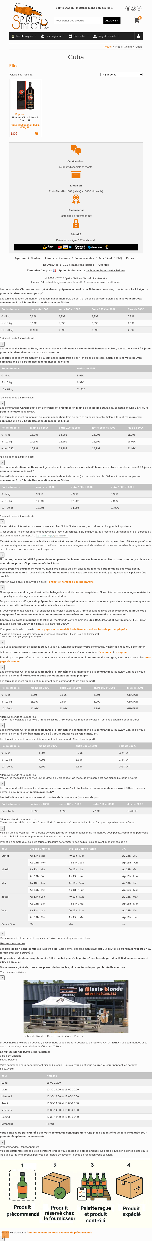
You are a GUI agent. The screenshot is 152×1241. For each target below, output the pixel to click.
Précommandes (84, 258)
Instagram (121, 652)
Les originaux (53, 36)
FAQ (119, 258)
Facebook (104, 652)
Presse (130, 258)
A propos (20, 258)
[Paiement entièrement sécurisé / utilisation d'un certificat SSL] (49, 247)
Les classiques (24, 36)
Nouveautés (50, 264)
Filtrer (14, 65)
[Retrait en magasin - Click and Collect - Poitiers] (107, 247)
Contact (36, 258)
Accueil (108, 46)
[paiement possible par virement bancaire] (80, 247)
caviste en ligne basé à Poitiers (105, 270)
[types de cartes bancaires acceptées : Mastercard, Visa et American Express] (65, 247)
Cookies (103, 264)
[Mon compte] (139, 36)
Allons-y (112, 20)
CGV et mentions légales (78, 264)
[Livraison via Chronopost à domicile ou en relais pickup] (95, 247)
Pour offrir (79, 36)
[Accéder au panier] (137, 21)
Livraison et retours (57, 258)
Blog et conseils (107, 36)
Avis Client (105, 258)
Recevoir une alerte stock (38, 134)
